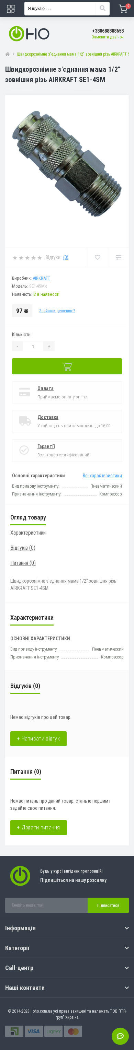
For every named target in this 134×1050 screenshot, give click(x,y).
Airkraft (41, 278)
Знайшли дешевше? (57, 310)
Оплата (45, 388)
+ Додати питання (38, 827)
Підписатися (108, 905)
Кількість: (22, 334)
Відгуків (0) (22, 548)
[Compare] (118, 257)
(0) (65, 257)
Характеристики (28, 532)
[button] (108, 31)
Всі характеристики (102, 475)
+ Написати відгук (38, 738)
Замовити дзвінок (108, 37)
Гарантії (46, 446)
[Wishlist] (97, 257)
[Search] (102, 8)
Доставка (47, 417)
